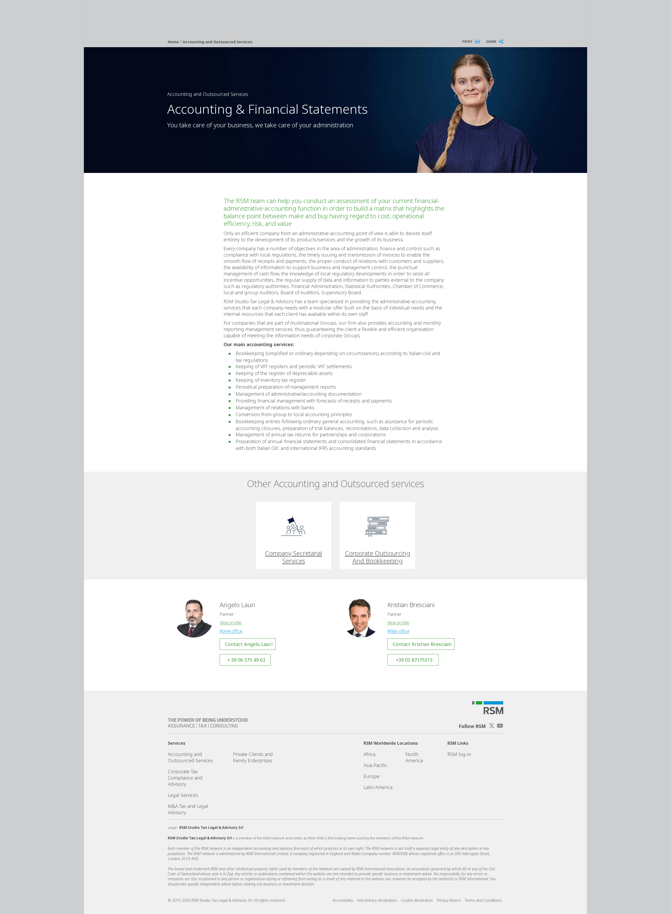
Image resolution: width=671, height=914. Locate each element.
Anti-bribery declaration (377, 900)
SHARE (491, 41)
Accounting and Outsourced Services (217, 41)
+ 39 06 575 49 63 (246, 660)
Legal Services (183, 795)
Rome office (231, 631)
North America (414, 757)
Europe (372, 776)
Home (174, 41)
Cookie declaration (417, 900)
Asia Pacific (375, 765)
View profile (230, 622)
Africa (369, 754)
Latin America (378, 787)
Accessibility (343, 900)
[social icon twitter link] (491, 725)
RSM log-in (459, 754)
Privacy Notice (449, 900)
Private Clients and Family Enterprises (253, 757)
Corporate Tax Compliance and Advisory (185, 777)
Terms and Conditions (483, 900)
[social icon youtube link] (499, 725)
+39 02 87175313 (414, 660)
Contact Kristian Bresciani (422, 644)
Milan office (398, 631)
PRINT (467, 41)
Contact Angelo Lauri (249, 644)
